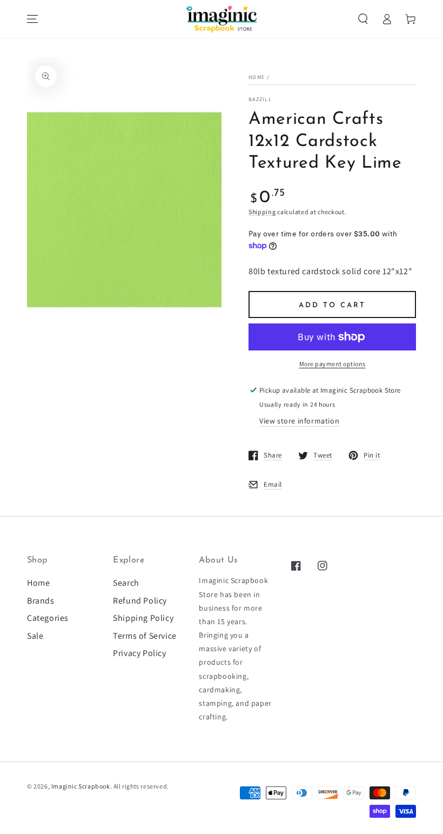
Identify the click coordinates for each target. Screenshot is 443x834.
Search (126, 582)
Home (257, 77)
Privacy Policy (139, 653)
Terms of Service (145, 635)
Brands (41, 600)
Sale (35, 635)
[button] (363, 19)
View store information (299, 421)
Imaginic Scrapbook (80, 786)
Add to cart (332, 305)
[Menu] (32, 19)
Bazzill (260, 99)
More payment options (332, 364)
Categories (48, 618)
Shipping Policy (143, 618)
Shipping (262, 212)
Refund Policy (140, 600)
